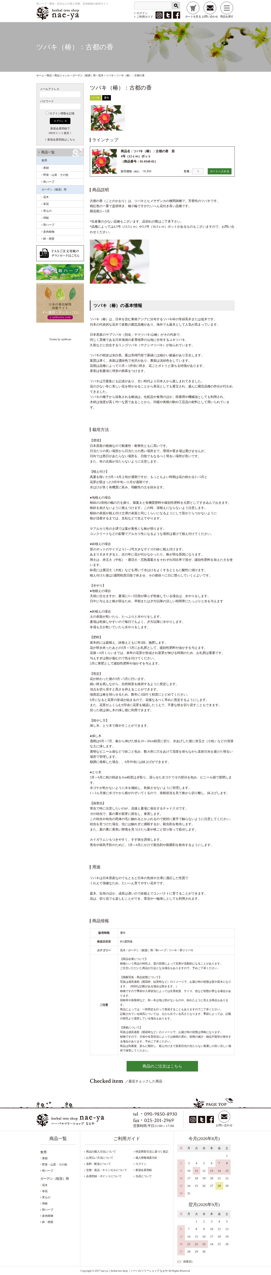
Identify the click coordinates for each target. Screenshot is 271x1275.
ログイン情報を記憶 (61, 113)
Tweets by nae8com (60, 339)
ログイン (142, 13)
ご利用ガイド (144, 16)
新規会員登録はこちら (61, 139)
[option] (108, 118)
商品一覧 (48, 152)
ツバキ (95, 97)
